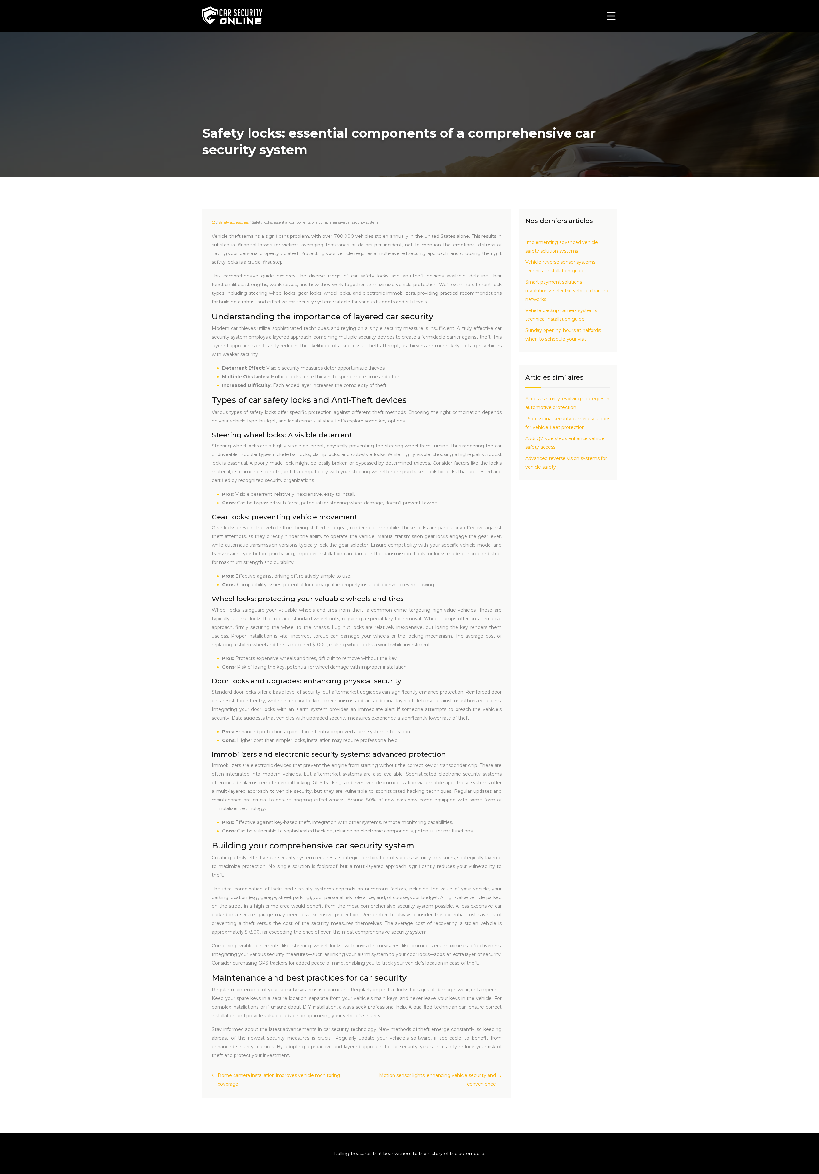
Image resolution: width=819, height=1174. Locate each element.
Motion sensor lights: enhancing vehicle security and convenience (437, 1080)
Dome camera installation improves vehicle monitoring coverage (279, 1080)
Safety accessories (234, 222)
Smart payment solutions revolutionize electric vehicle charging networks (567, 290)
